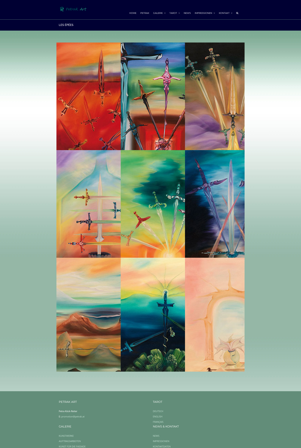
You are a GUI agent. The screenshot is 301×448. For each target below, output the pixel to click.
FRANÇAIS (158, 421)
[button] (237, 12)
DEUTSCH (158, 411)
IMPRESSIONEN (161, 441)
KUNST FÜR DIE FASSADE (72, 446)
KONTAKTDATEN (162, 446)
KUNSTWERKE (66, 435)
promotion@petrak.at (72, 416)
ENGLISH (157, 416)
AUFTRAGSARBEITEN (70, 441)
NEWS (156, 435)
